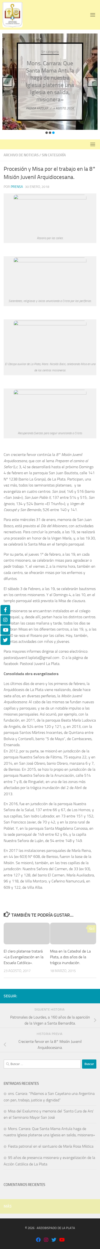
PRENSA (17, 187)
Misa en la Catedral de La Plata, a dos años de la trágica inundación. (70, 957)
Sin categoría (49, 51)
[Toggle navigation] (93, 15)
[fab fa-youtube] (61, 1240)
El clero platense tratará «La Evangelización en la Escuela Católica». (23, 957)
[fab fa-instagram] (46, 1240)
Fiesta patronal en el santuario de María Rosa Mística (50, 1146)
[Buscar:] (42, 1064)
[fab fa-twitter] (53, 1240)
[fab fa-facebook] (38, 1240)
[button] (46, 132)
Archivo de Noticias (21, 155)
